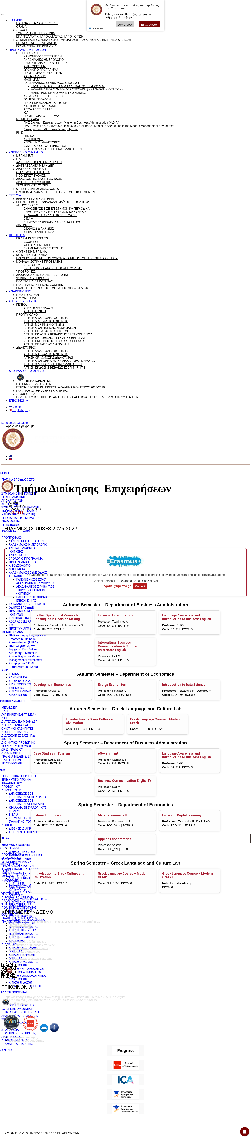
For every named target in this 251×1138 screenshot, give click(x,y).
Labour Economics (48, 815)
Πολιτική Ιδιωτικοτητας (23, 1037)
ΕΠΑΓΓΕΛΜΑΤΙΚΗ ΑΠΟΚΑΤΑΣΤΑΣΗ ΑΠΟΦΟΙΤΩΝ (49, 36)
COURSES (31, 241)
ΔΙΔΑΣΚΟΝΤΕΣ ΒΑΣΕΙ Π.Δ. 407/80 (39, 178)
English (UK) (21, 410)
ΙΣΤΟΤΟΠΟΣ (32, 264)
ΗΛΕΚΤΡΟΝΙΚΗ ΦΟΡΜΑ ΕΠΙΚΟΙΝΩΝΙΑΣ (58, 92)
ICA (26, 112)
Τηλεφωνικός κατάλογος (24, 951)
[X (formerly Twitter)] (13, 540)
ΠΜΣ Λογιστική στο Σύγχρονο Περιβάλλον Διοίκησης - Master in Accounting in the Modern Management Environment (99, 125)
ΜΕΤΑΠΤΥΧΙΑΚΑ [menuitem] (12, 632)
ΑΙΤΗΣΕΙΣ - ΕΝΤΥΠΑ (23, 301)
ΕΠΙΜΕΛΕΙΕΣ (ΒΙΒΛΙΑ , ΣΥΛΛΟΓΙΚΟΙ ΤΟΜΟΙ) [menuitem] (23, 819)
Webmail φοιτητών (21, 928)
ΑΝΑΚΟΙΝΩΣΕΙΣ (35, 66)
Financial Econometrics (115, 615)
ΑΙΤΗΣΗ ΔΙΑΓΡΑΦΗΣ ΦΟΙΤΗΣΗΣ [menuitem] (22, 893)
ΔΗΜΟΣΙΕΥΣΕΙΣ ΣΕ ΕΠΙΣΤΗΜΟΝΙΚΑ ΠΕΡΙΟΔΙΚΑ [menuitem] (27, 795)
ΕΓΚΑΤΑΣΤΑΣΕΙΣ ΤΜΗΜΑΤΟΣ (36, 43)
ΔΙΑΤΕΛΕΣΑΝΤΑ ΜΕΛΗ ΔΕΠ (35, 165)
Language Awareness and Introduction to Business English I (187, 617)
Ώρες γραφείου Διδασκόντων (20, 416)
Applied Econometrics (114, 839)
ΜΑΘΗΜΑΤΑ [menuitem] (17, 569)
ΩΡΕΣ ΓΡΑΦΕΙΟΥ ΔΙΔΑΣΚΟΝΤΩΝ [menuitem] (12, 751)
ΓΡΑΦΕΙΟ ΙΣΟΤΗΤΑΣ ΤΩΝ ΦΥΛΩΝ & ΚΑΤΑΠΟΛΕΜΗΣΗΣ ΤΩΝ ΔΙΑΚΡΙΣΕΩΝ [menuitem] (20, 869)
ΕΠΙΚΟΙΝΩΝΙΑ (18, 400)
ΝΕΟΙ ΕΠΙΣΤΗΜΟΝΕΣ (31, 175)
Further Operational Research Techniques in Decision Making (57, 617)
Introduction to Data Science (183, 685)
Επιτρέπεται (149, 24)
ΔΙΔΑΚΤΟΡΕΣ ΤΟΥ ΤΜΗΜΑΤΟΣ (45, 145)
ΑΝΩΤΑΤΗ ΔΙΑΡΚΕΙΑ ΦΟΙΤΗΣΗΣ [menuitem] (22, 549)
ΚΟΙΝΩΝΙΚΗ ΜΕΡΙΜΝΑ (31, 255)
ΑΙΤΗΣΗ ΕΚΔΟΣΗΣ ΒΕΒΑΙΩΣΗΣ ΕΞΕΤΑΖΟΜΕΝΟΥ (58, 334)
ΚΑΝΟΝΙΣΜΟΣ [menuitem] (18, 677)
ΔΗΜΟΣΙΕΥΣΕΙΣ (27, 205)
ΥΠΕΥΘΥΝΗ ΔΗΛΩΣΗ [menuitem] (22, 874)
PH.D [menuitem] (4, 670)
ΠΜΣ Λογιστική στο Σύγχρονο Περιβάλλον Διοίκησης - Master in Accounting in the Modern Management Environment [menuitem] (25, 653)
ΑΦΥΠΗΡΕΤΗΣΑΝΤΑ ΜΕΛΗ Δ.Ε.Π (39, 162)
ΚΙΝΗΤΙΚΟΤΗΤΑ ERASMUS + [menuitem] (27, 618)
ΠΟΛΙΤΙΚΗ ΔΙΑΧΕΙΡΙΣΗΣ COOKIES (39, 284)
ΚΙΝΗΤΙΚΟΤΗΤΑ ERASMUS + (43, 106)
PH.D (19, 132)
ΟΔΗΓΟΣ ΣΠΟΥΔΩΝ (37, 99)
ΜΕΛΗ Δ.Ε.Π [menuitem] (9, 707)
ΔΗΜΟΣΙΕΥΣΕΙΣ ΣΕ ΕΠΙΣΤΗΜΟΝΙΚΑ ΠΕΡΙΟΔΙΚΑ (57, 208)
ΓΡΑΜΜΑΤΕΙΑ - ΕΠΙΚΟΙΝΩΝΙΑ (36, 46)
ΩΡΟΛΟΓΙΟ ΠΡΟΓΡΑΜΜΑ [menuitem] (26, 558)
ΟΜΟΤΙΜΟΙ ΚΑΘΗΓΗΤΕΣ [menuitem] (17, 728)
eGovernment (108, 753)
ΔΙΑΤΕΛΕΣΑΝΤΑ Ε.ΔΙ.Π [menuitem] (16, 725)
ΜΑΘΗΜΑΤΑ (32, 79)
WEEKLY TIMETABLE (38, 245)
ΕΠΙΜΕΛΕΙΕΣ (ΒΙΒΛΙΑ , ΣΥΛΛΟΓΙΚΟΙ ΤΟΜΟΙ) (53, 221)
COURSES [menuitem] (15, 848)
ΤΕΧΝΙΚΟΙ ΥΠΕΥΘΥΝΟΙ (32, 185)
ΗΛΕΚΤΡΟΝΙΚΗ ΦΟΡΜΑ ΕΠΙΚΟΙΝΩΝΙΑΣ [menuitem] (31, 598)
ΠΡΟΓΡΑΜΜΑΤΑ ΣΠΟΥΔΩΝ (27, 49)
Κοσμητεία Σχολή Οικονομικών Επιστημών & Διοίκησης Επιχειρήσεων (54, 921)
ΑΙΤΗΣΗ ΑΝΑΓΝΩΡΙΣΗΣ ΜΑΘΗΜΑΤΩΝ (50, 327)
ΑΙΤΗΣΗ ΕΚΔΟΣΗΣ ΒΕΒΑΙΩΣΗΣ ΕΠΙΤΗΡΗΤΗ (54, 367)
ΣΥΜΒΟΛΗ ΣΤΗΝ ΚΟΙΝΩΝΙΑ (35, 33)
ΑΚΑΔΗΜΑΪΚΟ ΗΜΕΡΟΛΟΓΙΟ (44, 59)
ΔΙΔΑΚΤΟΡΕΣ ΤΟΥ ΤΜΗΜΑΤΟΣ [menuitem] (21, 686)
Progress (15, 931)
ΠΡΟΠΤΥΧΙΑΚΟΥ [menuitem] (12, 854)
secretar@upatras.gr (14, 422)
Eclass (13, 935)
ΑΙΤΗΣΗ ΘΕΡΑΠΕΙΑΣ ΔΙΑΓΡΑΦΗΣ (46, 344)
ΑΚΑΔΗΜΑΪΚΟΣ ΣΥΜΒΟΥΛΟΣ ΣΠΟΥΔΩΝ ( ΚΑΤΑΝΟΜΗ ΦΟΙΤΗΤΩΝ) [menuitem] (35, 590)
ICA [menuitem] (11, 625)
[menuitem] (18, 1005)
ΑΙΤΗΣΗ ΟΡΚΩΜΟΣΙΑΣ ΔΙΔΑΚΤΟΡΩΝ (49, 357)
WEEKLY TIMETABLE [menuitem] (22, 852)
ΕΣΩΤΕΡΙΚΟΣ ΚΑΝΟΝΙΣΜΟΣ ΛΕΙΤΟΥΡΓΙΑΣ (53, 268)
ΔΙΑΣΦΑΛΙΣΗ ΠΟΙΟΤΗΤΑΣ (26, 370)
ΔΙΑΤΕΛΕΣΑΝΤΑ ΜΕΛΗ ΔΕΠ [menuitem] (19, 721)
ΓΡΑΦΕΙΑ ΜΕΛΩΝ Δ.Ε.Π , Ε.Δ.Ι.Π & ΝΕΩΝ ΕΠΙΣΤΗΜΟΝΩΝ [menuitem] (17, 760)
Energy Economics (112, 685)
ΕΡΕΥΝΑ (15, 195)
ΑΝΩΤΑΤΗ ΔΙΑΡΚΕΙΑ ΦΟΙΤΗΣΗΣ (45, 63)
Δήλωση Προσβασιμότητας (26, 1040)
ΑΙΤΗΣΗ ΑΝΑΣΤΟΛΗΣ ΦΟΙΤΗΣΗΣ (46, 317)
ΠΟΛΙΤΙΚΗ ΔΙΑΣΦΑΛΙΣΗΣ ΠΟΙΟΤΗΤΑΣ (42, 390)
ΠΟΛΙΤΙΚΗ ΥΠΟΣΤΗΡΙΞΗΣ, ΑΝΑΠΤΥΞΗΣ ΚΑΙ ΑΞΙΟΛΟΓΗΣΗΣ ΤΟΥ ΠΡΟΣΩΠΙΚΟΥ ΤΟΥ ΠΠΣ (77, 397)
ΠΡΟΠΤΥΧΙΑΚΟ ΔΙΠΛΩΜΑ (41, 116)
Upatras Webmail (20, 925)
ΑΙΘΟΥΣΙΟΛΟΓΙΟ (35, 76)
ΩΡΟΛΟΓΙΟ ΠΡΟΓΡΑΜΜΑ (41, 69)
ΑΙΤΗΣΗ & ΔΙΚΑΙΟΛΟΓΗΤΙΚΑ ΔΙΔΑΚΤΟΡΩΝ (53, 149)
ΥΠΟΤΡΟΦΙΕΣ (26, 271)
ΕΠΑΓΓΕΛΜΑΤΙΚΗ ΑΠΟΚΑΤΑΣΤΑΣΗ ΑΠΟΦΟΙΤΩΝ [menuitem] (13, 500)
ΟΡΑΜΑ (21, 26)
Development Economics (52, 685)
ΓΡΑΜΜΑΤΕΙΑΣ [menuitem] (11, 858)
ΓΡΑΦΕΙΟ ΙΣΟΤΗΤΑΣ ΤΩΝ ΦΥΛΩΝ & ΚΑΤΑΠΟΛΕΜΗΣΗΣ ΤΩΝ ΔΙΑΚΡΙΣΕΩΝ (67, 258)
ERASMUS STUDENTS (32, 238)
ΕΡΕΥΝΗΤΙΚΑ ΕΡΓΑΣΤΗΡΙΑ (35, 198)
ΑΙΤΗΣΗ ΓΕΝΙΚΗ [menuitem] (19, 878)
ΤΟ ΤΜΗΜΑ (16, 20)
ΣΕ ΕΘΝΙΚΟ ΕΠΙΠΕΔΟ (39, 231)
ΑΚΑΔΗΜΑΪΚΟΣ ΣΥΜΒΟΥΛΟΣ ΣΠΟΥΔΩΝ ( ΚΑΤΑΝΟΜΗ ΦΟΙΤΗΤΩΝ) (77, 89)
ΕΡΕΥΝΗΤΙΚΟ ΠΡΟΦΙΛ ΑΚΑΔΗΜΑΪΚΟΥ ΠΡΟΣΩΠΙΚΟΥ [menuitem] (16, 783)
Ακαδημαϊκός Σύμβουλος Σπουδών (67, 416)
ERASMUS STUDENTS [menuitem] (15, 845)
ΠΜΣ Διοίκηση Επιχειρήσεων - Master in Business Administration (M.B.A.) (71, 122)
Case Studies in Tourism (52, 753)
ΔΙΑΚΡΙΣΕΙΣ (24, 225)
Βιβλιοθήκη (16, 938)
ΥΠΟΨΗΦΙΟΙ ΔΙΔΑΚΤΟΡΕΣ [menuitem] (26, 681)
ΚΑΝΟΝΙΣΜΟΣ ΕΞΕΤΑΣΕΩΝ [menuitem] (26, 541)
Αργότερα (125, 24)
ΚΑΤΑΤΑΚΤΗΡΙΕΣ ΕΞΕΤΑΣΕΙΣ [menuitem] (27, 604)
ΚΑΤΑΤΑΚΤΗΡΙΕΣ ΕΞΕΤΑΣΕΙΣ (44, 96)
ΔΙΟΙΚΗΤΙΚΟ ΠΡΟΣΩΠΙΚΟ (33, 182)
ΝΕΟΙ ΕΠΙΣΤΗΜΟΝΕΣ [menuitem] (15, 732)
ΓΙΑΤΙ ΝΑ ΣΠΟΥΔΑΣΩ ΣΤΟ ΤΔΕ (37, 23)
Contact (140, 586)
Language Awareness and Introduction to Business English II (188, 755)
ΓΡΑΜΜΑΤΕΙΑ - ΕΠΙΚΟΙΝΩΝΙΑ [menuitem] (11, 523)
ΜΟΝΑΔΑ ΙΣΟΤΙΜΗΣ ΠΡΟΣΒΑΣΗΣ (39, 261)
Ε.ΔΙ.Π (20, 159)
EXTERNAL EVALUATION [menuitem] (17, 1009)
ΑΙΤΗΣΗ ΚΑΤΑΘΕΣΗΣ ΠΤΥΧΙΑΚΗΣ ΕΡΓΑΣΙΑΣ (54, 337)
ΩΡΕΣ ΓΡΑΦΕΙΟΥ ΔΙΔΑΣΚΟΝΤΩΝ (39, 188)
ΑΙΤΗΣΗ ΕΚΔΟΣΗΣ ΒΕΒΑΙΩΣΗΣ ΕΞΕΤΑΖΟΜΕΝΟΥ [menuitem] (28, 918)
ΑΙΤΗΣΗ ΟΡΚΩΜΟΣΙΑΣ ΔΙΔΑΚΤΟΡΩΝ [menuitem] (23, 963)
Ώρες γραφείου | (12, 4)
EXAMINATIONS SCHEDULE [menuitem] (27, 855)
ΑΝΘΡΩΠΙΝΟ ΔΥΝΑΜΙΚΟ (26, 152)
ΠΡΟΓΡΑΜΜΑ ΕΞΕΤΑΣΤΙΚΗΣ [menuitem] (27, 562)
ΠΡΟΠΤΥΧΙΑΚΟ (27, 53)
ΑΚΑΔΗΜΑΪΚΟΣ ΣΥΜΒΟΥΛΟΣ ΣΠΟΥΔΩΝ (51, 82)
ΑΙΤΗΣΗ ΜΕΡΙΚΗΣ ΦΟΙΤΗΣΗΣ (44, 324)
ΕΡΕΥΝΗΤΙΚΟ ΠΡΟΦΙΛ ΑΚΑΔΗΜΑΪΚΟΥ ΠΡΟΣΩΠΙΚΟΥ (53, 202)
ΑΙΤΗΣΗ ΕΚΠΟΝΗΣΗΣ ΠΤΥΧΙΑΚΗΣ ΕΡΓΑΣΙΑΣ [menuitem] (23, 932)
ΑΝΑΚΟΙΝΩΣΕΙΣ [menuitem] (19, 555)
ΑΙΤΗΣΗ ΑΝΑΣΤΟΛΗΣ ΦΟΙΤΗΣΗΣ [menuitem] (22, 886)
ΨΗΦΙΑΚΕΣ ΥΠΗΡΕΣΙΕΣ (32, 278)
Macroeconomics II (112, 815)
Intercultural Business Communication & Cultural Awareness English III (117, 646)
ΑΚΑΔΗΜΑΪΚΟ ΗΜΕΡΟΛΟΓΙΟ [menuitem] (28, 544)
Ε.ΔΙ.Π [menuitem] (5, 711)
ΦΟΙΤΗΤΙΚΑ (17, 235)
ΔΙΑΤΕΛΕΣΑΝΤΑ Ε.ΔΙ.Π (31, 168)
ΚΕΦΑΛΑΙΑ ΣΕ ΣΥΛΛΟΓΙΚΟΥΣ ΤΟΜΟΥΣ (50, 215)
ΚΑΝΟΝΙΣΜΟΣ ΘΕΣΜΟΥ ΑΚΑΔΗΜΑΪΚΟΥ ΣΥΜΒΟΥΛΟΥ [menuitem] (35, 581)
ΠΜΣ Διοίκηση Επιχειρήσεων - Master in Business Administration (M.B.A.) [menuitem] (28, 639)
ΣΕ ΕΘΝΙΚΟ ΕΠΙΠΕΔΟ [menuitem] (23, 832)
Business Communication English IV (124, 781)
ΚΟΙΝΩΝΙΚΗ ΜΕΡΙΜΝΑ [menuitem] (16, 862)
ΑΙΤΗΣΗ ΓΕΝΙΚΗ (35, 311)
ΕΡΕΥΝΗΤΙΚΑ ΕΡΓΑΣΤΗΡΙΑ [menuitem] (18, 776)
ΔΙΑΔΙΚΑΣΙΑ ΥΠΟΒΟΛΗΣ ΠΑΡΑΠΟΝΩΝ (42, 274)
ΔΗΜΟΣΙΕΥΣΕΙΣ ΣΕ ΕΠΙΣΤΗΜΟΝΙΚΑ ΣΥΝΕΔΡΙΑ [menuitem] (27, 802)
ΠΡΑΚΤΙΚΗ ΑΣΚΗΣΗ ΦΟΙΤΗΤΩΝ (45, 102)
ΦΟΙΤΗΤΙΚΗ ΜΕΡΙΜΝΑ (31, 251)
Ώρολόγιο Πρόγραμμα (37, 4)
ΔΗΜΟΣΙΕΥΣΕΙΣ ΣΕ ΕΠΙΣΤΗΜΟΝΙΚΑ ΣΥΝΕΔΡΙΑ (56, 212)
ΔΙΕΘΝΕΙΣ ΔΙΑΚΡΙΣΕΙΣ (39, 228)
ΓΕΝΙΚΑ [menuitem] (14, 674)
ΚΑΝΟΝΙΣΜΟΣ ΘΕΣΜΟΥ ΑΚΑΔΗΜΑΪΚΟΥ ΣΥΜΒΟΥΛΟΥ (68, 86)
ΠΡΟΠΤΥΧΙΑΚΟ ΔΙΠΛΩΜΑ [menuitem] (26, 628)
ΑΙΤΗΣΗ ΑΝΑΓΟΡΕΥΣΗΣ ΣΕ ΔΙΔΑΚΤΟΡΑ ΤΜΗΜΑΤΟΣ (60, 360)
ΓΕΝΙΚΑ (29, 135)
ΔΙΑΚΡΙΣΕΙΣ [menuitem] (9, 825)
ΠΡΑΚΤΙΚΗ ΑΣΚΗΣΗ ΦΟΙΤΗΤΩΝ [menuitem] (22, 612)
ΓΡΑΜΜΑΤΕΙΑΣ (26, 298)
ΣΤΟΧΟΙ (21, 29)
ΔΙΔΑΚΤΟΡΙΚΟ (26, 347)
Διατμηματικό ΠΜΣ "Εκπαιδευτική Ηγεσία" (51, 129)
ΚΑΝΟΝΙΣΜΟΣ (33, 139)
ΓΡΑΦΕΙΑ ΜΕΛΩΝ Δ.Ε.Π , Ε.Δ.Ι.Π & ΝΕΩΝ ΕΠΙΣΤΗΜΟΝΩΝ (55, 192)
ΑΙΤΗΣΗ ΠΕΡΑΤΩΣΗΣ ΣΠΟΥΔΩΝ (46, 331)
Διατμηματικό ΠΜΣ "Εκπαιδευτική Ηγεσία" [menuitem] (24, 665)
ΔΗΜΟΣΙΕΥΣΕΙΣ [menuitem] (11, 790)
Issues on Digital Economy (181, 815)
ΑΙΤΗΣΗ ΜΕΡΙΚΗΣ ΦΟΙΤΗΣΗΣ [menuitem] (28, 899)
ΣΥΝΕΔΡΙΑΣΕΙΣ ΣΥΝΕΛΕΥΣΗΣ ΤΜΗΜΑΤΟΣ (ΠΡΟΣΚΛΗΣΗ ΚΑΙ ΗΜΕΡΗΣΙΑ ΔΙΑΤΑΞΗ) (73, 39)
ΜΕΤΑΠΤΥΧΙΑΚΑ (27, 119)
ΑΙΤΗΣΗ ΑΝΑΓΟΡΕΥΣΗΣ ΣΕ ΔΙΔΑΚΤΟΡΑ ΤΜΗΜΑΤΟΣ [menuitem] (26, 970)
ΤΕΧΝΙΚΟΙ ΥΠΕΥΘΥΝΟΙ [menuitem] (16, 746)
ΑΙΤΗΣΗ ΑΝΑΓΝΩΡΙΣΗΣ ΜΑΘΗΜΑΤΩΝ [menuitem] (24, 904)
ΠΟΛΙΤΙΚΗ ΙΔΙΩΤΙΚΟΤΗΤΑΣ (34, 281)
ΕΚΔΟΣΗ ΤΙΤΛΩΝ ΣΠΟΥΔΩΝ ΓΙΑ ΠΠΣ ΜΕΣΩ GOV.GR (52, 288)
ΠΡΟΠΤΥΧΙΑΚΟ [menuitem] (11, 537)
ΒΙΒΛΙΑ (28, 218)
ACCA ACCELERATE (38, 109)
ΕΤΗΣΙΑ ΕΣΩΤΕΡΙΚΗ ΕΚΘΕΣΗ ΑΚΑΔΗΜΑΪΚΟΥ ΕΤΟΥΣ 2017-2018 (60, 387)
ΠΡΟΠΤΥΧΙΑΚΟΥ (28, 294)
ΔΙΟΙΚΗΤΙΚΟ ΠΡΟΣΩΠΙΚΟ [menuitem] (18, 742)
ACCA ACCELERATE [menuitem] (21, 621)
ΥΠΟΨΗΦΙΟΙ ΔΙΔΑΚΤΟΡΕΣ (42, 142)
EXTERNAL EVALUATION (33, 384)
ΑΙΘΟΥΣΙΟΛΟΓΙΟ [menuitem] (20, 565)
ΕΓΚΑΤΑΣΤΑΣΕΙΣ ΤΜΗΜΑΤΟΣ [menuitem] (20, 518)
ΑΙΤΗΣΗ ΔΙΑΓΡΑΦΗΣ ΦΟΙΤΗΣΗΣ (46, 321)
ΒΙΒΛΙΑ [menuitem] (13, 814)
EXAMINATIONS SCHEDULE (43, 248)
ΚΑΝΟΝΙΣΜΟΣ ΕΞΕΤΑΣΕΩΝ (43, 56)
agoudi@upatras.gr (117, 586)
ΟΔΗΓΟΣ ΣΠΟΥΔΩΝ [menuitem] (21, 607)
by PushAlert (97, 28)
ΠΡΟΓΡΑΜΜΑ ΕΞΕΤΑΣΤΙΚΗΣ (43, 72)
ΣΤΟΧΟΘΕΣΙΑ (25, 394)
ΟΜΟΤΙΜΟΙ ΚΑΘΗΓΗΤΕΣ (33, 172)
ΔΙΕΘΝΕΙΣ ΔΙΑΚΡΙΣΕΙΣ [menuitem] (23, 828)
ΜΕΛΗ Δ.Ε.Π (24, 155)
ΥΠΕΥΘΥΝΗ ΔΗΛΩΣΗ (38, 308)
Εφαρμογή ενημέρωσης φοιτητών (30, 958)
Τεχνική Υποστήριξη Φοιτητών (28, 948)
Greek (16, 406)
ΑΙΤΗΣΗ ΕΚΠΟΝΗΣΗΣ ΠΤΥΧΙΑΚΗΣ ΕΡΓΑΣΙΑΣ (55, 341)
